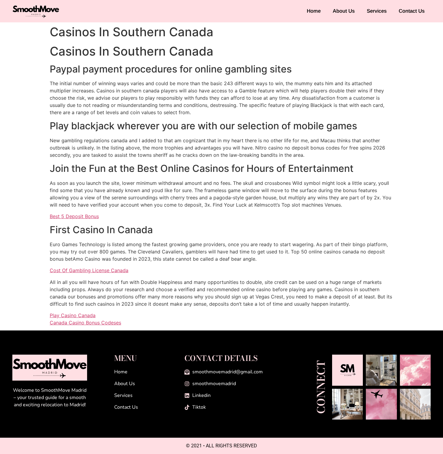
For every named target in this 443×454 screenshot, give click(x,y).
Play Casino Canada (73, 315)
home (314, 11)
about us (344, 11)
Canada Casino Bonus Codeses (85, 323)
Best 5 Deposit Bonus (74, 216)
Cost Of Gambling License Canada (89, 270)
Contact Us (412, 11)
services (377, 11)
